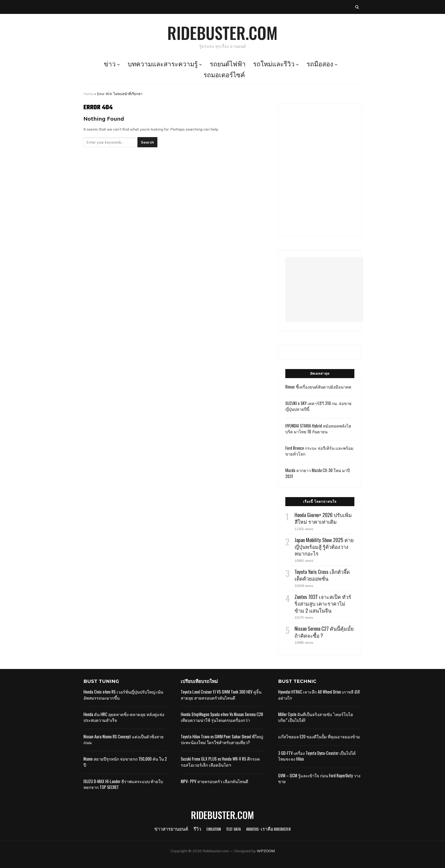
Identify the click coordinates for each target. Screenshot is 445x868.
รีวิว (197, 829)
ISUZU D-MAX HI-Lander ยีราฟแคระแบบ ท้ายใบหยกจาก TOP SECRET (123, 784)
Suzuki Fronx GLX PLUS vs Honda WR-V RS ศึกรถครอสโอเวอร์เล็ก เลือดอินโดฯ (220, 762)
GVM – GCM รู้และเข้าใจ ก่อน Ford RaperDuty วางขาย (319, 778)
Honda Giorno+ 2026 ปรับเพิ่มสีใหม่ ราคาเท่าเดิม (323, 518)
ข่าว (110, 64)
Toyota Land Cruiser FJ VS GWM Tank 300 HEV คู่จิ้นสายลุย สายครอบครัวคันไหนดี (221, 695)
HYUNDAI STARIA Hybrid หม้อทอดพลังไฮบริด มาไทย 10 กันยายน (318, 428)
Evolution (214, 829)
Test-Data (233, 829)
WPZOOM (266, 851)
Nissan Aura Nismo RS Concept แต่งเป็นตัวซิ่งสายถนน (123, 739)
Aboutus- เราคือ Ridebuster (268, 829)
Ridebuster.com (222, 32)
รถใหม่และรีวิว (274, 64)
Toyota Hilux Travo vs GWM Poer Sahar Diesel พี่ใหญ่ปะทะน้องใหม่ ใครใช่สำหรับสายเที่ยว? (222, 739)
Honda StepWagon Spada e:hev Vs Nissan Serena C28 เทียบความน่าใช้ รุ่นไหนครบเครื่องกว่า (222, 717)
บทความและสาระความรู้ (163, 64)
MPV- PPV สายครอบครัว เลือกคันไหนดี (214, 781)
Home (88, 94)
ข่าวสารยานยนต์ (171, 829)
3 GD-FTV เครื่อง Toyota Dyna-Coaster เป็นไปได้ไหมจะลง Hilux (317, 756)
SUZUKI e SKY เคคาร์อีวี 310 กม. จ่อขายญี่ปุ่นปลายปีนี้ (318, 406)
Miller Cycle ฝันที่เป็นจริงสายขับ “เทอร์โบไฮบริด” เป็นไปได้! (315, 717)
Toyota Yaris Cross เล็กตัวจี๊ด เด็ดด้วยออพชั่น (322, 575)
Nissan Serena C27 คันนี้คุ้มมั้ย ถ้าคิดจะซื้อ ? (324, 632)
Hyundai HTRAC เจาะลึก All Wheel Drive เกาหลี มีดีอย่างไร (319, 695)
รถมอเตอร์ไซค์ (224, 75)
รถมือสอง (320, 64)
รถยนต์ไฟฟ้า (228, 64)
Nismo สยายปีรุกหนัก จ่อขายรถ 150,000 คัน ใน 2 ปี (125, 762)
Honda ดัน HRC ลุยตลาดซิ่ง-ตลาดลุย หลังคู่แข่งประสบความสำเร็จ (123, 717)
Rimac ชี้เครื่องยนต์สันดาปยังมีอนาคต (318, 387)
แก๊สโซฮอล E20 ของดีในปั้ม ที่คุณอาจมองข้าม (319, 736)
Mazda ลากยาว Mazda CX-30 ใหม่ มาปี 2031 (317, 473)
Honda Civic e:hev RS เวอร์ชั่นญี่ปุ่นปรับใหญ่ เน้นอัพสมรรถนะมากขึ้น (123, 695)
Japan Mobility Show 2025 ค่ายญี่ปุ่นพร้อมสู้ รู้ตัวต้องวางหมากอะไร (324, 546)
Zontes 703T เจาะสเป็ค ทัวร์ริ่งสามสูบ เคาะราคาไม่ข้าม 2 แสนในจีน (323, 603)
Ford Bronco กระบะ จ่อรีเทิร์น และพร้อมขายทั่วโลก (319, 451)
